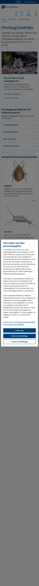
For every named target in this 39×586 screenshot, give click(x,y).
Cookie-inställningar (19, 341)
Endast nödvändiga (20, 336)
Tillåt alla (19, 330)
